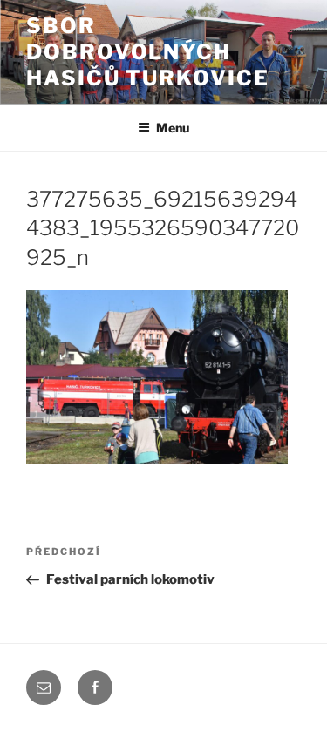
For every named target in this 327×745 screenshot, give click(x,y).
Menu (172, 127)
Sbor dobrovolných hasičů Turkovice (147, 52)
